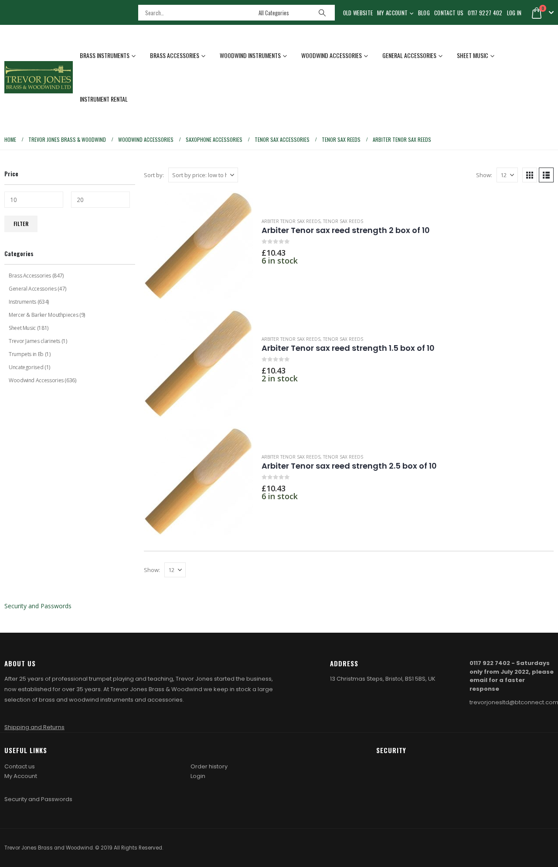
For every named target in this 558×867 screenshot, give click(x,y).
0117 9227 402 (485, 12)
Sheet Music (472, 55)
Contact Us (448, 12)
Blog (424, 12)
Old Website (358, 12)
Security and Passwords (37, 606)
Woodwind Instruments (250, 55)
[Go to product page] (198, 245)
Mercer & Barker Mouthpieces (43, 315)
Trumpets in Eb (26, 354)
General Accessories (409, 55)
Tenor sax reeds (343, 221)
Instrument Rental (104, 98)
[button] (529, 175)
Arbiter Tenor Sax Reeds (291, 221)
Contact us (19, 766)
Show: (484, 175)
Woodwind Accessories (331, 55)
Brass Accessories (174, 55)
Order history (209, 766)
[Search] (322, 12)
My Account (392, 12)
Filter (21, 223)
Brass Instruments (104, 55)
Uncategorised (26, 367)
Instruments (22, 301)
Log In (514, 12)
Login (198, 776)
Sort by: (154, 175)
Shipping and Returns (34, 727)
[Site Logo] (38, 77)
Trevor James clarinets (34, 341)
